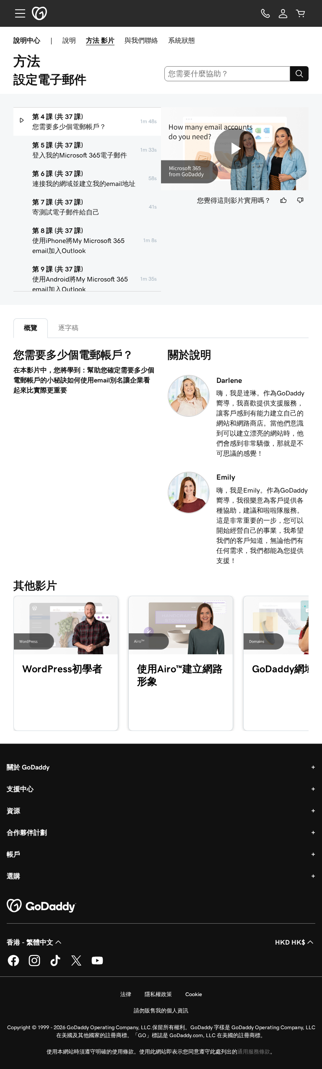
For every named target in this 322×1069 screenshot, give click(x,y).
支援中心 (20, 788)
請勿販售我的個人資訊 (161, 1010)
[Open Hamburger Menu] (16, 13)
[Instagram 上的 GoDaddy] (34, 964)
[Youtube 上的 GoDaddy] (97, 964)
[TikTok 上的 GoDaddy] (55, 964)
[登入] (283, 13)
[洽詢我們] (265, 13)
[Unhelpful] (300, 200)
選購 (13, 876)
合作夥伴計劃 (27, 832)
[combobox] (227, 73)
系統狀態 (181, 40)
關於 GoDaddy (28, 767)
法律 (125, 994)
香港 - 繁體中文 (30, 942)
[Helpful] (283, 200)
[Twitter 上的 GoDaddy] (76, 964)
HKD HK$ (290, 942)
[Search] (299, 73)
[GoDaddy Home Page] (41, 906)
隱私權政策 (158, 994)
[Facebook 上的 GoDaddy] (13, 964)
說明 (69, 40)
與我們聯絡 (141, 40)
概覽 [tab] (30, 327)
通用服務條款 (253, 1051)
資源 (13, 810)
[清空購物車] (300, 13)
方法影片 (100, 40)
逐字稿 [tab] (68, 327)
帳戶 (13, 854)
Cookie (193, 994)
